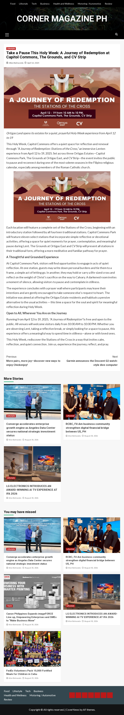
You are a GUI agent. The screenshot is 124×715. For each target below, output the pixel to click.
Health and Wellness (63, 3)
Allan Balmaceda (16, 63)
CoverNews (72, 709)
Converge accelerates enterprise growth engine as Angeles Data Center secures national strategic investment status (29, 560)
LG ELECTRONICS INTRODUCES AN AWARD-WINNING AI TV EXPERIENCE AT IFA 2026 (31, 489)
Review (108, 3)
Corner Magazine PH (62, 19)
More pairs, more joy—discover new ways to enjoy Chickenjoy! (33, 360)
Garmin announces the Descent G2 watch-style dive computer (92, 360)
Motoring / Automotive (89, 3)
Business (45, 3)
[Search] (116, 34)
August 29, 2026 (31, 678)
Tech (34, 3)
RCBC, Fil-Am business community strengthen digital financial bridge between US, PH (88, 427)
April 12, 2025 (33, 63)
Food (12, 3)
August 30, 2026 (31, 440)
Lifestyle (23, 3)
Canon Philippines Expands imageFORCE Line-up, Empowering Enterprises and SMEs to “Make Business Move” (31, 617)
